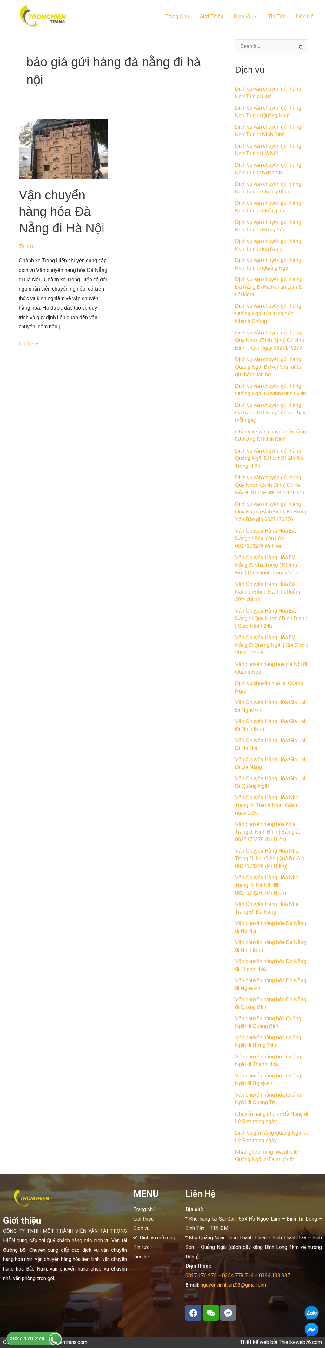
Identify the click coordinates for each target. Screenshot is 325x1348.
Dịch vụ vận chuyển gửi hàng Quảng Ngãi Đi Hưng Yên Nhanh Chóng (268, 313)
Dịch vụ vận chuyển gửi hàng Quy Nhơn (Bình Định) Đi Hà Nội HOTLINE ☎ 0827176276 (269, 485)
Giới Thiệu (211, 16)
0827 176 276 (27, 1338)
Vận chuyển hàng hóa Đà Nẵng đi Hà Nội (61, 211)
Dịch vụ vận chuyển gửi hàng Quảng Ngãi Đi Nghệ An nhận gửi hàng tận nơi (268, 367)
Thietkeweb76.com (300, 1342)
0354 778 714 (237, 1275)
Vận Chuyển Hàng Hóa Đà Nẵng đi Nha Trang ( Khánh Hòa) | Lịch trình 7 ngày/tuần (266, 565)
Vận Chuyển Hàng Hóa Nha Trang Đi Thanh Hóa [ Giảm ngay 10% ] (267, 805)
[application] (255, 16)
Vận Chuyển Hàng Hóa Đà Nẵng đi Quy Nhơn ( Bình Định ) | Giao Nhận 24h (271, 618)
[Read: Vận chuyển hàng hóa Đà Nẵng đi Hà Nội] (63, 148)
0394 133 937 (274, 1275)
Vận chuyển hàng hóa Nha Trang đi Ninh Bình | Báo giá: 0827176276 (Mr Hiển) (267, 832)
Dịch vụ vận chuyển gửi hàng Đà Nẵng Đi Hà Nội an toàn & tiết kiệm (268, 287)
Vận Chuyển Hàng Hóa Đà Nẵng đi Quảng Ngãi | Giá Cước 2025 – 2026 (271, 645)
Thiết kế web (254, 1342)
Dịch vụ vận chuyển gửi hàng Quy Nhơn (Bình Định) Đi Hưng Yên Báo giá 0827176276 (270, 511)
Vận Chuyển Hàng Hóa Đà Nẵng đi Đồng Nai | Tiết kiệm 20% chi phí (267, 591)
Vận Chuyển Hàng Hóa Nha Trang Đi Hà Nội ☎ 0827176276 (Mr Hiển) (267, 885)
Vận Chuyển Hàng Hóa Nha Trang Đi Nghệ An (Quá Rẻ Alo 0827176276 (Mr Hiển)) (269, 858)
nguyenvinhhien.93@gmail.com (234, 1285)
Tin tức (26, 246)
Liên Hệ (305, 16)
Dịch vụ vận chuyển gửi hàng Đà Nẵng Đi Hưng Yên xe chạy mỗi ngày (270, 412)
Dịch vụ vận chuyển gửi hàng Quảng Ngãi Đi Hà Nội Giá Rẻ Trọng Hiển (269, 458)
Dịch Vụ (243, 16)
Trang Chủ (177, 16)
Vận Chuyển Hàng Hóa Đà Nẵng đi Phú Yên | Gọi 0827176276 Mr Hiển (265, 538)
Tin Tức (277, 16)
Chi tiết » (29, 342)
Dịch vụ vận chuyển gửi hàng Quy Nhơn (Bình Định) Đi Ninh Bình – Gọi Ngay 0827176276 (269, 340)
